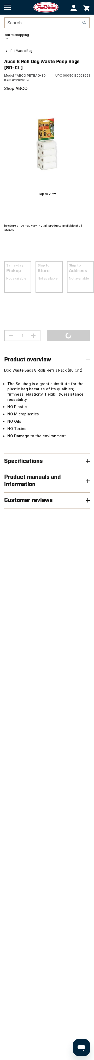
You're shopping (16, 35)
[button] (73, 8)
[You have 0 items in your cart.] (86, 7)
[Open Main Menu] (7, 7)
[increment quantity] (33, 335)
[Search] (84, 22)
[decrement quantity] (11, 335)
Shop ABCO (16, 88)
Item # (14, 80)
